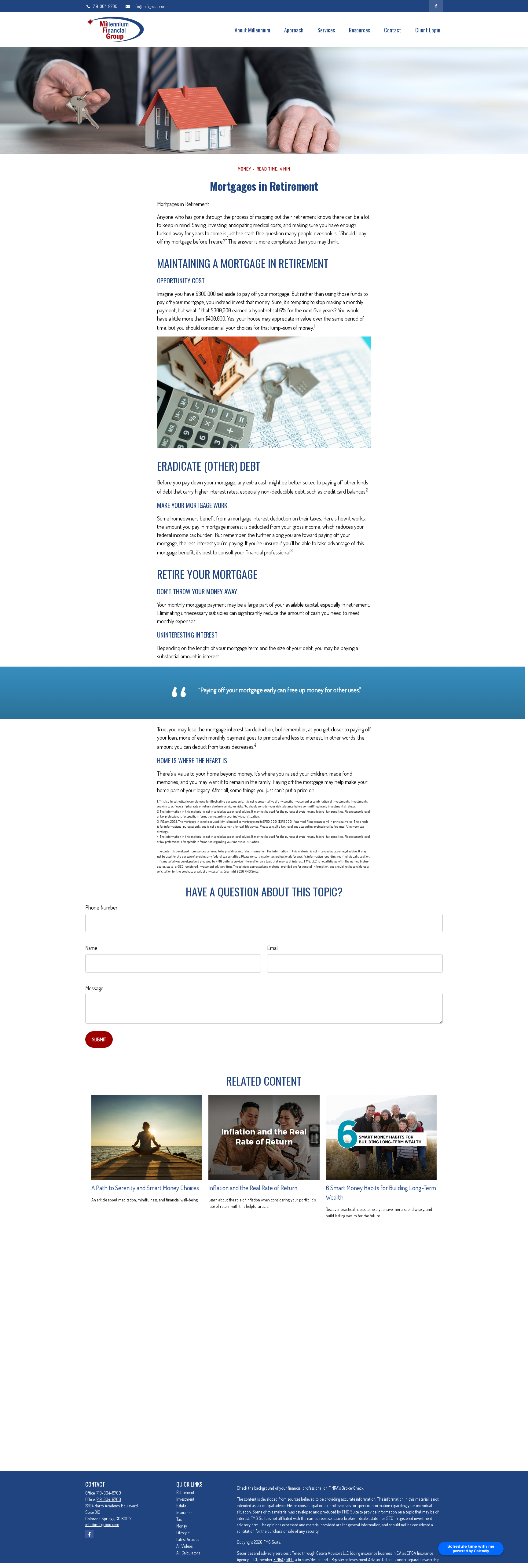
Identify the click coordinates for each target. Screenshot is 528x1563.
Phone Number (101, 907)
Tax (179, 1519)
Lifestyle (182, 1532)
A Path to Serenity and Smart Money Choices (145, 1187)
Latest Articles (187, 1539)
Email (272, 947)
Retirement (185, 1492)
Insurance (184, 1512)
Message (94, 988)
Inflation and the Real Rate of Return (252, 1187)
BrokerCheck (353, 1488)
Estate (181, 1505)
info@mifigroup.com (150, 6)
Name (91, 947)
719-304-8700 (105, 6)
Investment (185, 1499)
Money (181, 1525)
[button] (252, 30)
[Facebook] (436, 6)
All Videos (184, 1546)
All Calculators (188, 1552)
